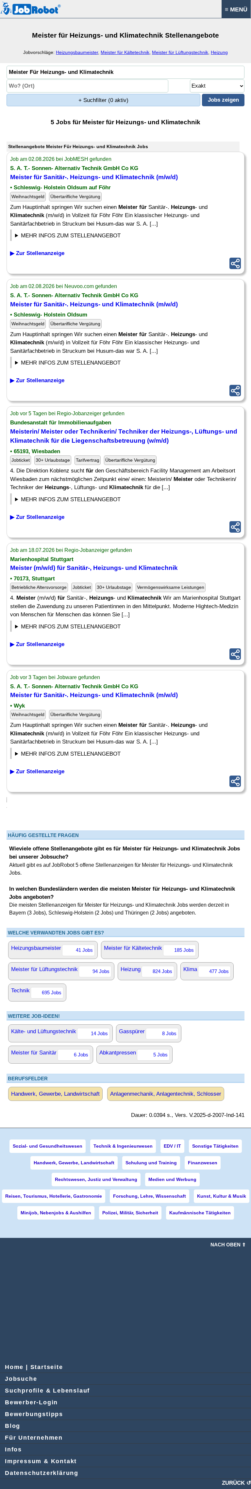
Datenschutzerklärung (41, 1473)
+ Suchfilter (103, 100)
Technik (36, 991)
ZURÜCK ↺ (236, 1483)
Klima (206, 970)
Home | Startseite (34, 1367)
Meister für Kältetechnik (125, 52)
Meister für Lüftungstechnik (180, 52)
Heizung (219, 52)
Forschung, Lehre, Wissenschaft (149, 1196)
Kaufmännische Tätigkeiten (200, 1212)
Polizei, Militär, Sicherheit (130, 1212)
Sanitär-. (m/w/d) (94, 177)
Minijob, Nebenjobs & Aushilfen (56, 1212)
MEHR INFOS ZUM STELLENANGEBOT (71, 235)
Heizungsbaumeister (77, 52)
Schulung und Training (151, 1162)
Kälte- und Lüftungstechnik (59, 1032)
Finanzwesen (202, 1162)
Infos (13, 1449)
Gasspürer (147, 1032)
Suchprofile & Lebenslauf (47, 1390)
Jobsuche (21, 1379)
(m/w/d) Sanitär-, (94, 567)
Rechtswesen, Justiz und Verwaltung (96, 1179)
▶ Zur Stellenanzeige (37, 253)
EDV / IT (172, 1146)
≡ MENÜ (236, 9)
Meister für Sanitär (49, 1053)
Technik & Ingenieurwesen (123, 1146)
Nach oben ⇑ (228, 1244)
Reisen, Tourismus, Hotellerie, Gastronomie (53, 1196)
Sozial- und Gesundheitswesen (47, 1146)
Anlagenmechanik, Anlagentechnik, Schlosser (165, 1094)
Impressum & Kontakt (41, 1461)
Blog (12, 1426)
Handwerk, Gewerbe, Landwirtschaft (55, 1094)
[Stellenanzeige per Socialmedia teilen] (235, 263)
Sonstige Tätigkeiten (215, 1146)
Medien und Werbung (172, 1179)
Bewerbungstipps (34, 1414)
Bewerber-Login (31, 1402)
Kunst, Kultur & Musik (221, 1196)
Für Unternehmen (34, 1437)
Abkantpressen (133, 1053)
